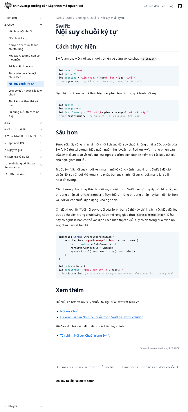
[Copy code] (174, 70)
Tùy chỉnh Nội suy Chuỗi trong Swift (85, 335)
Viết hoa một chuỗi (20, 31)
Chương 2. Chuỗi (86, 17)
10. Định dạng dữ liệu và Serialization (19, 165)
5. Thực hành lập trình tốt (20, 136)
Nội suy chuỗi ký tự (21, 84)
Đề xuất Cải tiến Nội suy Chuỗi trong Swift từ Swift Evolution (101, 317)
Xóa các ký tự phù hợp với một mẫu (24, 57)
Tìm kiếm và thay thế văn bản (24, 103)
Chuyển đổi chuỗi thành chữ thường (23, 47)
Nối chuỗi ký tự (18, 38)
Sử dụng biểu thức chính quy (24, 114)
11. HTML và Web (15, 174)
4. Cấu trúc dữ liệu (15, 129)
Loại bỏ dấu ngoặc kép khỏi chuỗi (25, 92)
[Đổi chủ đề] (41, 406)
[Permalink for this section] (102, 46)
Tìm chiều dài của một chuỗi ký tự (22, 75)
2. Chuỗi (9, 24)
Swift (69, 17)
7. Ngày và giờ (13, 150)
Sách (59, 17)
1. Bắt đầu (10, 17)
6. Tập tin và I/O (14, 143)
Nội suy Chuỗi (69, 311)
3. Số (7, 122)
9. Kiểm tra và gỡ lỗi (16, 156)
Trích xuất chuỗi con (21, 66)
